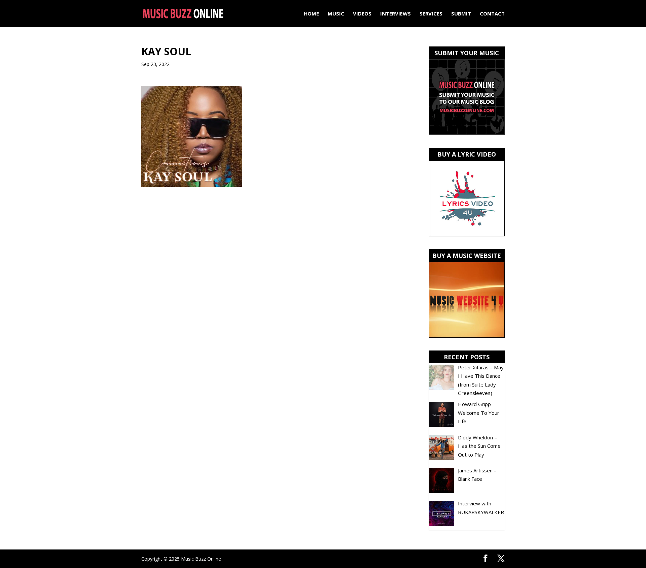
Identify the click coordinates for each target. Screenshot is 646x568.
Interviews (395, 14)
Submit (461, 14)
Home (311, 14)
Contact (492, 14)
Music (336, 14)
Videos (362, 14)
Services (431, 14)
